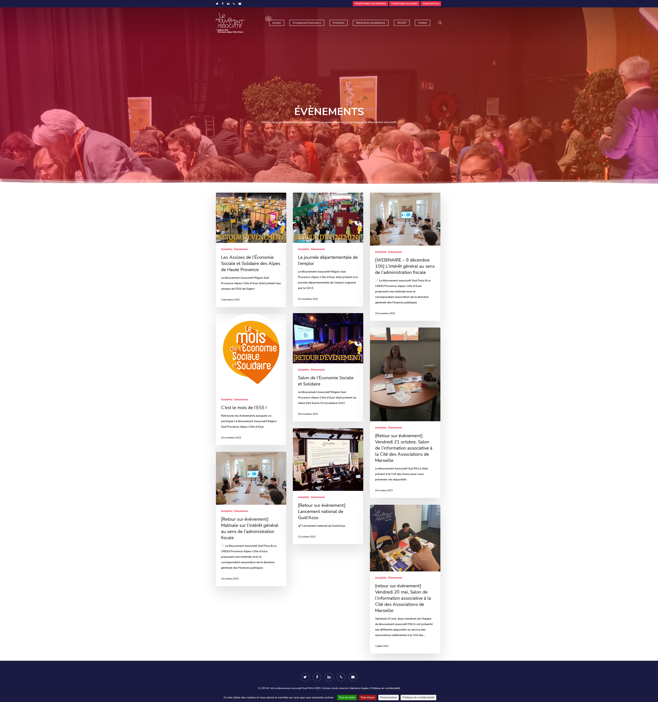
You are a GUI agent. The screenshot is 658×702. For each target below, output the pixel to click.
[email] (240, 3)
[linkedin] (228, 3)
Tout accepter (347, 697)
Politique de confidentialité (385, 688)
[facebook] (222, 3)
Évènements (241, 249)
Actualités (227, 249)
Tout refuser (368, 697)
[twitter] (217, 3)
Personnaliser (388, 697)
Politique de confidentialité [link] (418, 697)
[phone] (234, 3)
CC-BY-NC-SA (266, 688)
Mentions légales (360, 688)
